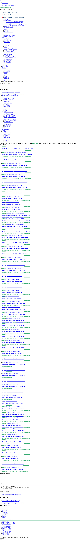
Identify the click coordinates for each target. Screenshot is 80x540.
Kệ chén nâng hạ (6, 64)
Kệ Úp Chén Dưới (7, 42)
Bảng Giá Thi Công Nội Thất (6, 4)
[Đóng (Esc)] (3, 538)
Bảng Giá (3, 34)
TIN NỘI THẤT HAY (5, 66)
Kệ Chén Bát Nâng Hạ (7, 69)
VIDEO (3, 67)
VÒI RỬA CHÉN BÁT (7, 60)
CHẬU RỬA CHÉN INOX (8, 59)
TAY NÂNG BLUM (5, 3)
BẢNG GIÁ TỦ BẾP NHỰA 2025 (5, 7)
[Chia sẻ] (2, 538)
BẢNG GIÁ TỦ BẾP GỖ (8, 20)
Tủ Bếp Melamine (6, 28)
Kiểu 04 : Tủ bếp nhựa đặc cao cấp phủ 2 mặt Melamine (14, 23)
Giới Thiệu (3, 33)
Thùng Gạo (5, 46)
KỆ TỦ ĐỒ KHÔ (6, 101)
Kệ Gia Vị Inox (6, 41)
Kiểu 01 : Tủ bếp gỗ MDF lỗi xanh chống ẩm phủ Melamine (15, 21)
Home (3, 2)
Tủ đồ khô (5, 65)
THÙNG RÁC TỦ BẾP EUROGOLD (10, 57)
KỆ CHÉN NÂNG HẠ (7, 38)
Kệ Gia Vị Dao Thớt (7, 137)
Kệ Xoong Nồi (6, 72)
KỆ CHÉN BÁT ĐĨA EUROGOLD (9, 52)
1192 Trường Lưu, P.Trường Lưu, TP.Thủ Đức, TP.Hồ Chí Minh (11, 494)
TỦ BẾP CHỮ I (6, 30)
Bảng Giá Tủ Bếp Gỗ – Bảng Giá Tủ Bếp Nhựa (9, 5)
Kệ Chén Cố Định (6, 39)
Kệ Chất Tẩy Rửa (6, 78)
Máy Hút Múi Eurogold (7, 62)
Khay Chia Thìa (6, 77)
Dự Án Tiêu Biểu (6, 31)
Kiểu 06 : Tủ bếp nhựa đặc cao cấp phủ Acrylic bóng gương (15, 25)
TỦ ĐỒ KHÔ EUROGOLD (8, 51)
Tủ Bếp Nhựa (6, 29)
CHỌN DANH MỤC (5, 19)
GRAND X (4, 68)
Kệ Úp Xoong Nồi (7, 106)
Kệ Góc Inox (6, 43)
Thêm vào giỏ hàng (28, 150)
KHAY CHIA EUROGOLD (8, 122)
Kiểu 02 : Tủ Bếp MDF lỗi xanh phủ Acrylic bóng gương (14, 22)
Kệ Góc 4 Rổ (8, 44)
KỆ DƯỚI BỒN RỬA (7, 121)
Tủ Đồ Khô (6, 132)
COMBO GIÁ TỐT (7, 63)
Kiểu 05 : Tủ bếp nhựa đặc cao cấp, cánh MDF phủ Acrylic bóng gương (16, 24)
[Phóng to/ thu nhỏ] (0, 538)
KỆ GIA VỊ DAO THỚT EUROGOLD (10, 117)
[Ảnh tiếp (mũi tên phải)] (1, 539)
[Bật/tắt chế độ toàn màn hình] (1, 538)
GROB (3, 37)
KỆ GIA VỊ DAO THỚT (8, 40)
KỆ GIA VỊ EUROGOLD (8, 54)
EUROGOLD (4, 111)
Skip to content (2, 0)
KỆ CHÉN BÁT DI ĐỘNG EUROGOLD (10, 49)
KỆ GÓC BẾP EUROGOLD (8, 55)
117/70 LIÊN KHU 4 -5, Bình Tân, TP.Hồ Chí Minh (10, 495)
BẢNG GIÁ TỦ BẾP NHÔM (8, 26)
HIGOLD (3, 127)
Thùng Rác (5, 47)
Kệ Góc (5, 74)
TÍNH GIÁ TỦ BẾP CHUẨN (8, 32)
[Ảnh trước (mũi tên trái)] (0, 539)
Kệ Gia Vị (5, 73)
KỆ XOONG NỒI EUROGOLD (9, 116)
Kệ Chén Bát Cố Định (7, 70)
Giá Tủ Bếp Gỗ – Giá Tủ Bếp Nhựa (9, 35)
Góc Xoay (7, 45)
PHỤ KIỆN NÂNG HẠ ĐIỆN (8, 48)
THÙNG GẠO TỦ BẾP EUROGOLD (10, 56)
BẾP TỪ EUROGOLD (7, 61)
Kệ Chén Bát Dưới (7, 71)
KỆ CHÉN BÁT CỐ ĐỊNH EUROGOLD (10, 50)
